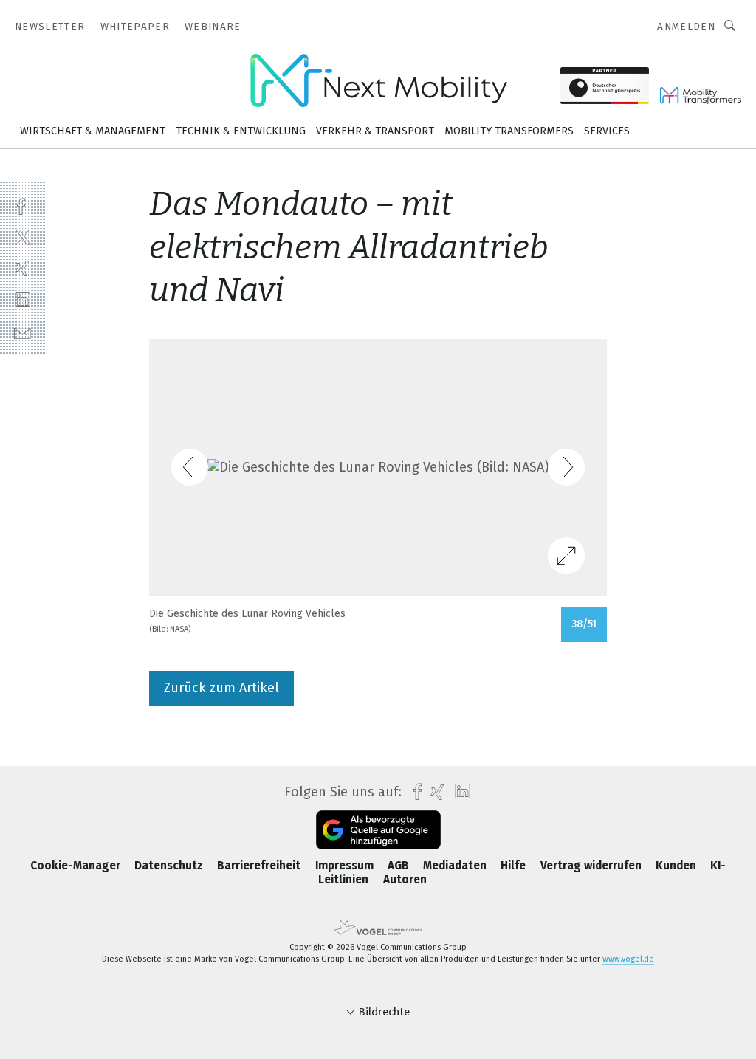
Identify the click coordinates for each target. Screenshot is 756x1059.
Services (607, 131)
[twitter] (22, 236)
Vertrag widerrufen (592, 865)
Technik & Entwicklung (241, 131)
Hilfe (515, 865)
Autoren (405, 879)
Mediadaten (456, 865)
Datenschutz (170, 865)
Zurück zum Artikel (221, 688)
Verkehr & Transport (375, 131)
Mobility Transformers (509, 131)
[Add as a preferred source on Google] (378, 829)
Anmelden (686, 26)
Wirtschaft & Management (92, 131)
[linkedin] (22, 300)
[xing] (22, 268)
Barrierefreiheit (260, 865)
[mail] (22, 331)
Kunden (677, 865)
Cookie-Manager (76, 865)
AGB (400, 865)
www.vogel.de (628, 959)
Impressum (346, 865)
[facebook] (22, 205)
